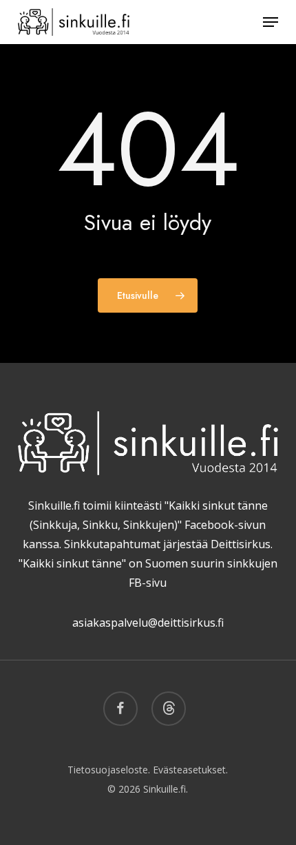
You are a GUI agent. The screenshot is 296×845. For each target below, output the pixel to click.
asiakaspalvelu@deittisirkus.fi (148, 622)
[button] (270, 22)
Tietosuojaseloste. (108, 769)
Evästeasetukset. (190, 769)
